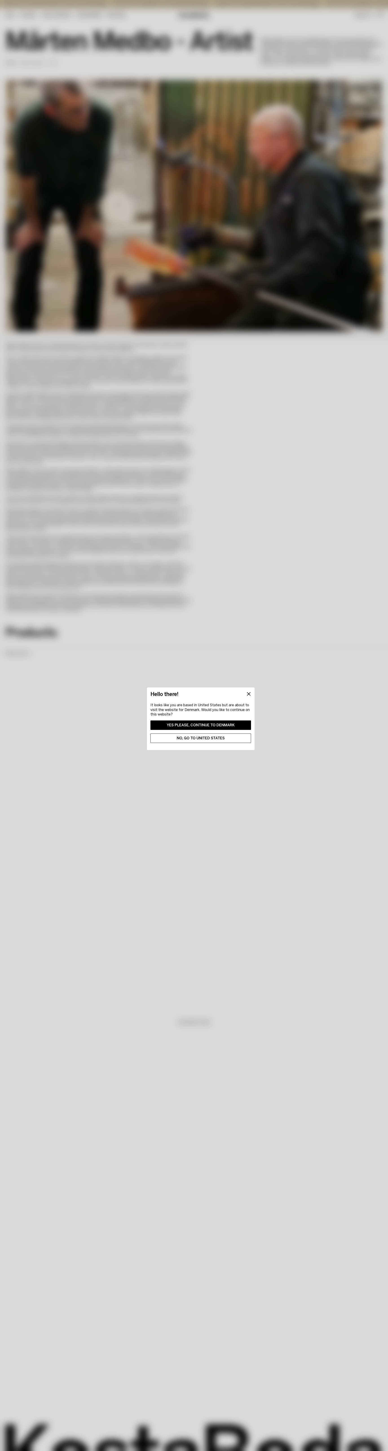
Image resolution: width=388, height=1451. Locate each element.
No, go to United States (201, 738)
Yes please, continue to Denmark (201, 725)
